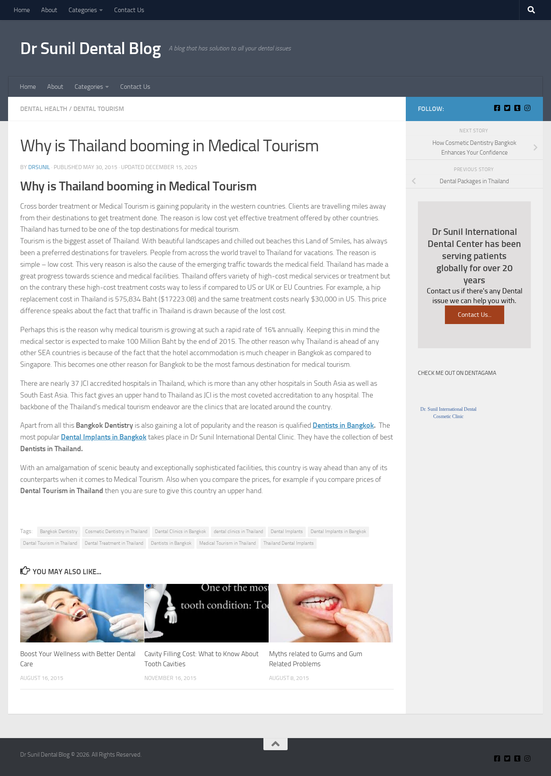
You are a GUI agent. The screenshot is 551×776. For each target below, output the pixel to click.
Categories (83, 10)
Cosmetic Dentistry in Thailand (116, 531)
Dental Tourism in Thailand (50, 543)
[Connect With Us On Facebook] (497, 108)
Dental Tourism (98, 109)
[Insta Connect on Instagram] (527, 108)
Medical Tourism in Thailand (227, 543)
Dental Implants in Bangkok (103, 437)
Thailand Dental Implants (288, 543)
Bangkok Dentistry (58, 531)
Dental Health (43, 109)
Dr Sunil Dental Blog (90, 48)
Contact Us (129, 10)
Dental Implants (287, 531)
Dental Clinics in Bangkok (180, 531)
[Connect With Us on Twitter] (507, 108)
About (49, 10)
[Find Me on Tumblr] (517, 108)
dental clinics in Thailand (238, 531)
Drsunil (39, 167)
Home (22, 10)
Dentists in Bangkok (343, 425)
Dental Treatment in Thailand (114, 543)
